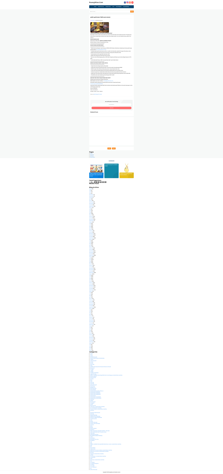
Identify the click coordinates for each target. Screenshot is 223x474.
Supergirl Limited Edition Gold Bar (97, 454)
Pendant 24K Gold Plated (95, 423)
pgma (91, 426)
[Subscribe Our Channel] (132, 2)
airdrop (91, 363)
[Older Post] (114, 148)
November (91, 196)
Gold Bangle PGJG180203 (95, 392)
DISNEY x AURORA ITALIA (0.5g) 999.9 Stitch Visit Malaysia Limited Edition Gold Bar (106, 375)
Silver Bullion (92, 448)
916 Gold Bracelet (93, 357)
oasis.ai (91, 421)
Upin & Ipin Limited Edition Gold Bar (97, 460)
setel (91, 445)
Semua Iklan (92, 157)
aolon (91, 365)
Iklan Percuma (93, 405)
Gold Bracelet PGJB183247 (95, 393)
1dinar (91, 355)
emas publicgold (93, 385)
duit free (91, 379)
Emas (91, 381)
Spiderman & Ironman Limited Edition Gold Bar (99, 451)
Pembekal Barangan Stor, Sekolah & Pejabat (111, 165)
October (91, 198)
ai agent (91, 359)
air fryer (91, 362)
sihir (91, 446)
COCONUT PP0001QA (94, 373)
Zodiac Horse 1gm (93, 469)
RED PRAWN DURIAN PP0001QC (96, 436)
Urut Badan (92, 462)
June (90, 192)
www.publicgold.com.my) (101, 50)
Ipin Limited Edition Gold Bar (96, 408)
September (91, 206)
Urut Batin (92, 465)
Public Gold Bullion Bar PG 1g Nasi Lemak (98, 432)
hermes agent (93, 402)
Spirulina (92, 452)
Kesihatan (92, 410)
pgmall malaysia (93, 428)
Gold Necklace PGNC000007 (95, 398)
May (90, 193)
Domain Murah (93, 378)
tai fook (91, 455)
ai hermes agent (93, 361)
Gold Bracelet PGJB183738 (95, 394)
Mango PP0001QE (93, 415)
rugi (91, 442)
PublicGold (92, 433)
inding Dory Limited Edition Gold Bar (97, 407)
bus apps (92, 369)
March (90, 200)
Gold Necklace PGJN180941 (95, 397)
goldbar (91, 401)
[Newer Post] (109, 148)
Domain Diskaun (93, 376)
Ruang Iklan (92, 438)
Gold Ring (92, 399)
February (91, 216)
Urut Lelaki (92, 466)
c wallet (91, 370)
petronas (92, 425)
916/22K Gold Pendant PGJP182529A (97, 358)
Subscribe (111, 108)
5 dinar (91, 356)
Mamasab (92, 414)
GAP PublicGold (93, 388)
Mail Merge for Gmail (98, 94)
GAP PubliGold (93, 390)
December (91, 195)
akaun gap (92, 364)
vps (91, 468)
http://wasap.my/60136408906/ (96, 84)
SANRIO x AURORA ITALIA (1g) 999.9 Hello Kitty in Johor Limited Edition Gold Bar (96, 175)
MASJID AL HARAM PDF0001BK (96, 417)
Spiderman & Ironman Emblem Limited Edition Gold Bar (101, 450)
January (90, 218)
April (90, 199)
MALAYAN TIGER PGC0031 (95, 413)
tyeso (91, 459)
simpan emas (92, 449)
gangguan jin (92, 387)
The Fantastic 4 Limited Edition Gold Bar (98, 456)
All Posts (91, 156)
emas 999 (92, 384)
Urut (91, 461)
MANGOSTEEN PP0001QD (95, 416)
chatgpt (91, 371)
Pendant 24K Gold (93, 422)
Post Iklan (92, 155)
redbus (91, 437)
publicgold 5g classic (94, 434)
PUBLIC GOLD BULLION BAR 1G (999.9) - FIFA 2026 (99, 431)
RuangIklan (92, 440)
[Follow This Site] (130, 2)
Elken (91, 380)
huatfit (91, 404)
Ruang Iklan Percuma (94, 439)
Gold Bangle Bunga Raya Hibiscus (96, 391)
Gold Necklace (93, 396)
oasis (91, 420)
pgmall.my (92, 430)
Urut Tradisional (93, 467)
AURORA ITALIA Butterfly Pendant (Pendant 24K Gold (126, 174)
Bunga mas (92, 368)
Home (95, 6)
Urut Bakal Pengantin (94, 463)
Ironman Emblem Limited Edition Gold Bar (98, 409)
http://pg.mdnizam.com (108, 81)
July (90, 190)
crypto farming (93, 374)
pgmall (91, 427)
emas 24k (92, 382)
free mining (92, 386)
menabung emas (93, 419)
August (90, 189)
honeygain (92, 403)
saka (91, 443)
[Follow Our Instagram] (127, 2)
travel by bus (92, 457)
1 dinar (91, 353)
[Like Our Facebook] (125, 2)
